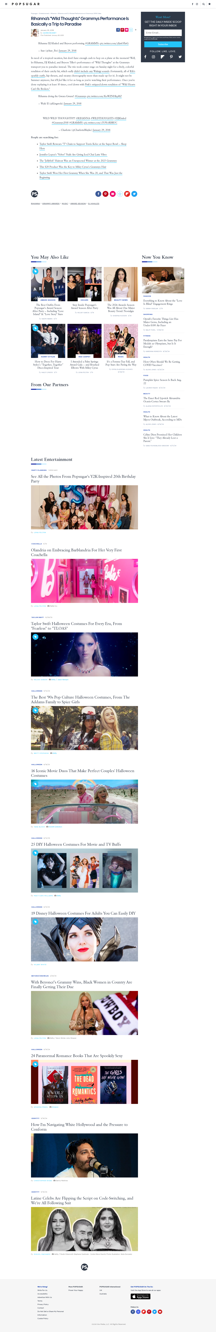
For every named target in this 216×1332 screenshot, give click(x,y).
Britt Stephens (41, 753)
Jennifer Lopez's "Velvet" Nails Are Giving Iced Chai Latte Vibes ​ (73, 154)
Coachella (36, 544)
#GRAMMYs (92, 43)
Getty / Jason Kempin (59, 680)
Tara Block (39, 827)
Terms (161, 37)
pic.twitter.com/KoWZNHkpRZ (104, 96)
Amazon (55, 1107)
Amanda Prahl (41, 1107)
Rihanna (35, 204)
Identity (35, 1118)
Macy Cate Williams (43, 896)
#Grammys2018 (60, 122)
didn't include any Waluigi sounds (91, 71)
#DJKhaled (120, 118)
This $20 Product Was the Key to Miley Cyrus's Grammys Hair (73, 167)
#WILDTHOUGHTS (102, 118)
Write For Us (42, 1290)
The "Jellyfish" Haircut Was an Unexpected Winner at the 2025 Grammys (78, 160)
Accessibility (42, 1294)
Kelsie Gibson (40, 680)
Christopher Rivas (43, 1181)
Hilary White (40, 965)
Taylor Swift (37, 617)
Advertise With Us (44, 1297)
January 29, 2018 (67, 50)
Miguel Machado (42, 1254)
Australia (103, 1294)
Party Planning (39, 470)
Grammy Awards (51, 204)
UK (100, 1290)
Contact (40, 1308)
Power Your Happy (75, 1290)
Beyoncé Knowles (40, 976)
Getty (55, 753)
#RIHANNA (83, 118)
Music (65, 204)
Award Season (78, 204)
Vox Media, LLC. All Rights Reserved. (111, 1324)
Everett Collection (55, 827)
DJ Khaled (93, 204)
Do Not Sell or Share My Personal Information (50, 1313)
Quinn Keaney (49, 33)
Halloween (36, 691)
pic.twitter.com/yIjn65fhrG (114, 43)
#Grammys (80, 96)
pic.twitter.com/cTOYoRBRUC (100, 122)
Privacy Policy (169, 37)
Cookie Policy (42, 1318)
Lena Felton (40, 532)
